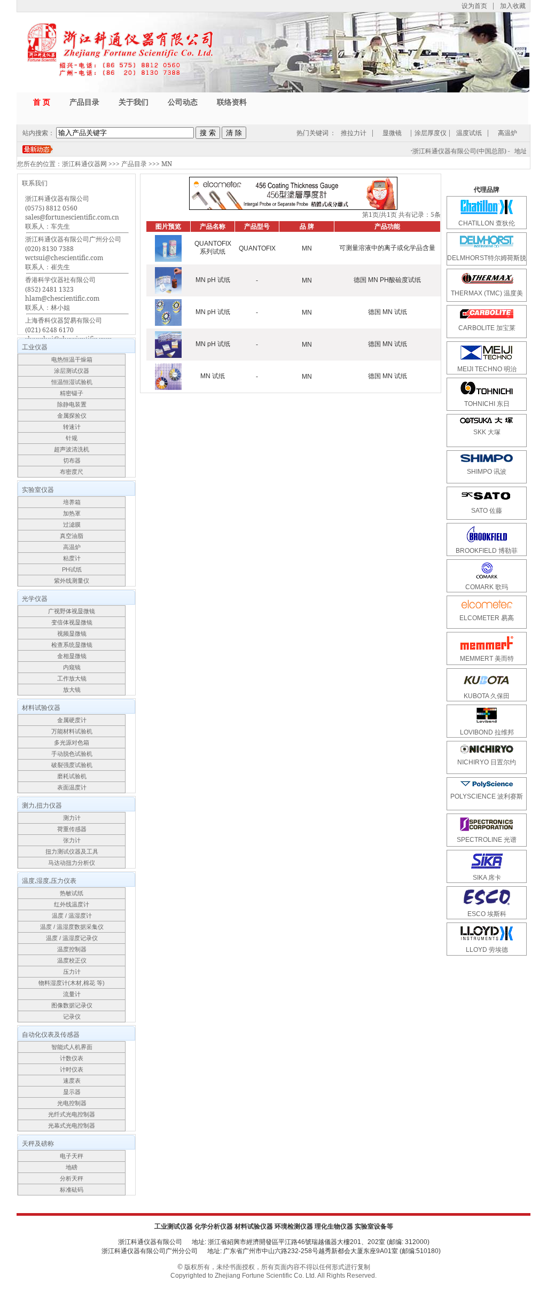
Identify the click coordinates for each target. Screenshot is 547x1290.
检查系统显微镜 (71, 645)
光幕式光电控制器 (71, 1125)
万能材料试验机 (71, 731)
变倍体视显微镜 (71, 622)
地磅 (71, 1167)
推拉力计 (353, 132)
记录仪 (72, 1016)
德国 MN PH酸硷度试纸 (387, 280)
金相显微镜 (72, 656)
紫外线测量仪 (71, 580)
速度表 (72, 1080)
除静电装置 (72, 404)
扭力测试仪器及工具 (71, 851)
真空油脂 (71, 536)
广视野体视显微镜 (71, 611)
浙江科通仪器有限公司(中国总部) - (456, 150)
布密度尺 (71, 471)
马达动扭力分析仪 (71, 862)
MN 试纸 (212, 376)
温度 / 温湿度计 (72, 915)
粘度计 (72, 558)
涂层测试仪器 (71, 371)
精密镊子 (71, 393)
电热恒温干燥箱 (71, 359)
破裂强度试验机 (71, 765)
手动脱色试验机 (71, 753)
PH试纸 (72, 569)
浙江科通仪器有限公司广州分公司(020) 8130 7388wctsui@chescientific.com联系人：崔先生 (73, 252)
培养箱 (72, 502)
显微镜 (392, 132)
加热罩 (72, 513)
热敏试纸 (71, 893)
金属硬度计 (72, 720)
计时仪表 (71, 1069)
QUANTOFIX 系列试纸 (212, 247)
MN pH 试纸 (213, 280)
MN (166, 163)
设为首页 (474, 5)
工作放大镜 (72, 678)
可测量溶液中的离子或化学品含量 (387, 248)
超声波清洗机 (71, 449)
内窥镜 (72, 667)
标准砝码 (71, 1189)
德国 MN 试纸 (387, 312)
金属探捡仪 (72, 415)
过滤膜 (72, 524)
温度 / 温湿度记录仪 (72, 938)
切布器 (72, 460)
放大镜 (72, 689)
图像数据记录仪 (71, 1005)
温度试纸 (469, 132)
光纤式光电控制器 (71, 1114)
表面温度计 (72, 787)
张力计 (72, 840)
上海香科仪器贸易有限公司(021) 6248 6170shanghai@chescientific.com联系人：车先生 (68, 334)
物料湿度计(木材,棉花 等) (71, 983)
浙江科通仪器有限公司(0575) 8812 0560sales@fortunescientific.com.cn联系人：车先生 (72, 212)
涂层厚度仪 (431, 132)
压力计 (72, 971)
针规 (71, 438)
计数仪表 (71, 1058)
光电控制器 (72, 1103)
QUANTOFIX (257, 248)
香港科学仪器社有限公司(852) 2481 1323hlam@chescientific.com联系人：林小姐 (62, 293)
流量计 (72, 994)
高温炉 (507, 132)
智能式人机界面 (71, 1047)
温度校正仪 (72, 960)
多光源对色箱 (71, 742)
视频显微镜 (72, 633)
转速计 (72, 427)
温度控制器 (72, 949)
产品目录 (134, 163)
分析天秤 (71, 1178)
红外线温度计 (71, 904)
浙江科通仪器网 (84, 163)
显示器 (72, 1092)
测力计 (72, 818)
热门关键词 (312, 132)
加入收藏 (513, 5)
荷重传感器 (72, 829)
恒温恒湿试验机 (71, 382)
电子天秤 (71, 1156)
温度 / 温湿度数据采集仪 (72, 927)
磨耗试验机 (72, 776)
